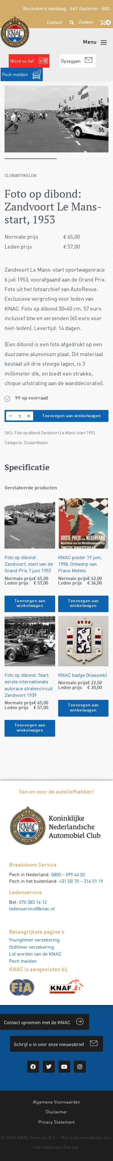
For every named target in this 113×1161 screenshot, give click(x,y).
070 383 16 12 (33, 902)
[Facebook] (33, 1067)
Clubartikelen (20, 176)
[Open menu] (95, 43)
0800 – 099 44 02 (68, 874)
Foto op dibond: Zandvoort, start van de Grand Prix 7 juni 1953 (29, 564)
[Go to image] (31, 158)
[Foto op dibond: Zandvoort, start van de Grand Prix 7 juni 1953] (30, 523)
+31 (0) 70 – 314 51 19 (81, 881)
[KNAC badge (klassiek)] (83, 641)
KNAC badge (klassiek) (82, 675)
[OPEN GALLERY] (56, 119)
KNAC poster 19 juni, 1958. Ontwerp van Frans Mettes (80, 564)
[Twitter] (49, 1067)
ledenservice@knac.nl (32, 909)
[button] (30, 604)
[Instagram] (80, 1067)
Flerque (71, 1147)
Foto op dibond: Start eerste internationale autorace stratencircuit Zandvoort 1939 (29, 685)
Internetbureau (47, 1147)
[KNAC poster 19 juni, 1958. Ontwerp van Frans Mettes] (83, 523)
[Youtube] (64, 1067)
